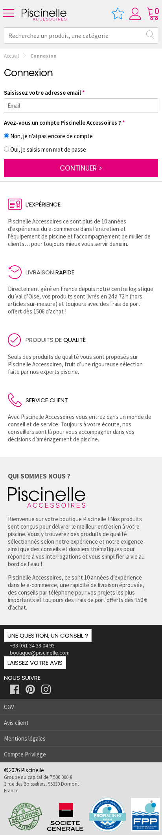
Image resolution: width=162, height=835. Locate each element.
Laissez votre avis (35, 663)
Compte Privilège (25, 754)
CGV (9, 707)
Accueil (11, 56)
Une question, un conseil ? (47, 635)
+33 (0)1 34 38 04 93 (32, 645)
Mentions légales (25, 738)
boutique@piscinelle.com (40, 652)
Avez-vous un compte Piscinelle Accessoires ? (62, 122)
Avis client (16, 722)
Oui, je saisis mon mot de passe (48, 149)
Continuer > (81, 168)
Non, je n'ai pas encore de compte (51, 136)
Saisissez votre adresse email (42, 92)
